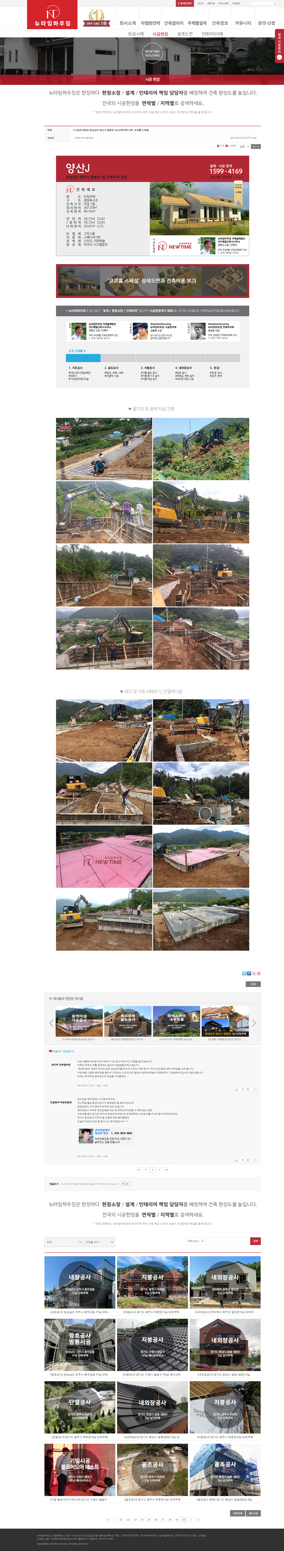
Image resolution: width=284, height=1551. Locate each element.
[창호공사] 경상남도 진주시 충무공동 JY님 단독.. (80, 1374)
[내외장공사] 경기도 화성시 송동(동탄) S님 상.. (152, 1437)
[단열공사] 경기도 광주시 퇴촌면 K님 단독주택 (80, 1437)
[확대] (253, 146)
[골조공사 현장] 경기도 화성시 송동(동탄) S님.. (225, 1499)
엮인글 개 (68, 1051)
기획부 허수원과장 (83, 138)
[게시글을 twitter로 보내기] (244, 973)
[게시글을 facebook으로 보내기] (249, 973)
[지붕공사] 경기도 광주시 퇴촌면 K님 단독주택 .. (152, 1312)
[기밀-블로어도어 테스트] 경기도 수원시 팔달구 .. (80, 1499)
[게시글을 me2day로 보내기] (254, 973)
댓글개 (57, 1051)
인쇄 (222, 145)
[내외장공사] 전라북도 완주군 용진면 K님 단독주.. (225, 1312)
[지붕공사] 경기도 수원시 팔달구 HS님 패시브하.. (152, 1374)
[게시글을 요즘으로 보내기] (259, 973)
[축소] (258, 146)
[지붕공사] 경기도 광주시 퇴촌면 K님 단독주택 (225, 1437)
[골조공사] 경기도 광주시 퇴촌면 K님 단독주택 (152, 1499)
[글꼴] (244, 146)
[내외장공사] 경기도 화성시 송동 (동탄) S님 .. (225, 1374)
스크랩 (231, 145)
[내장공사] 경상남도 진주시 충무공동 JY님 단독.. (80, 1312)
